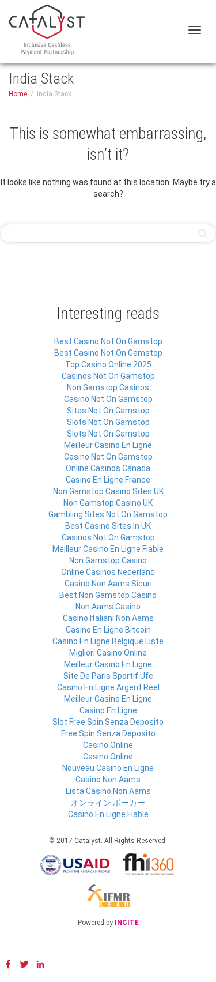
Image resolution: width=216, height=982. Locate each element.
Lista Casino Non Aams (108, 791)
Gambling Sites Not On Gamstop (108, 514)
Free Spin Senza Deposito (108, 733)
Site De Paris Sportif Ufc (108, 675)
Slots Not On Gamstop (108, 422)
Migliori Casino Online (108, 652)
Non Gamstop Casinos (108, 387)
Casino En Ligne (108, 710)
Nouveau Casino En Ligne (108, 768)
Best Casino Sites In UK (108, 525)
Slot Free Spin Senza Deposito (108, 722)
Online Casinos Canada (108, 468)
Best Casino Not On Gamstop (108, 341)
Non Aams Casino (108, 606)
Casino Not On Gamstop (108, 399)
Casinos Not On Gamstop (108, 376)
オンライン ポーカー (108, 802)
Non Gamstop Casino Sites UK (108, 491)
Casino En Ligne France (108, 479)
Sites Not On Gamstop (108, 410)
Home (18, 94)
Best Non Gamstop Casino (108, 595)
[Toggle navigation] (194, 30)
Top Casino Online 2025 (108, 364)
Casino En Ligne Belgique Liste (108, 641)
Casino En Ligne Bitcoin (108, 629)
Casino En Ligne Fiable (108, 814)
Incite (127, 923)
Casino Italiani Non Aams (108, 618)
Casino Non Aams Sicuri (108, 583)
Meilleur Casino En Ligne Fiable (108, 549)
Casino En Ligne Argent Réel (108, 687)
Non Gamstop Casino (108, 560)
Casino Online (108, 745)
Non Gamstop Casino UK (108, 502)
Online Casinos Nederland (108, 572)
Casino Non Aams (108, 779)
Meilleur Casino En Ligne (108, 445)
